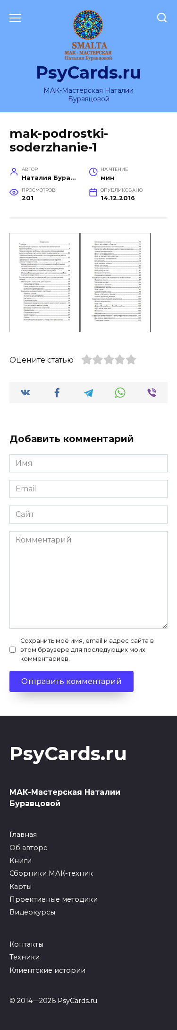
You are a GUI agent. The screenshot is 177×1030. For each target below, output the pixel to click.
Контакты (26, 944)
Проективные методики (53, 899)
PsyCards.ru (88, 72)
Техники (24, 957)
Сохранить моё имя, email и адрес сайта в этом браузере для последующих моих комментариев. (87, 649)
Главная (23, 834)
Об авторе (28, 848)
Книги (20, 860)
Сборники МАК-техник (51, 873)
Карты (20, 886)
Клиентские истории (47, 970)
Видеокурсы (32, 912)
